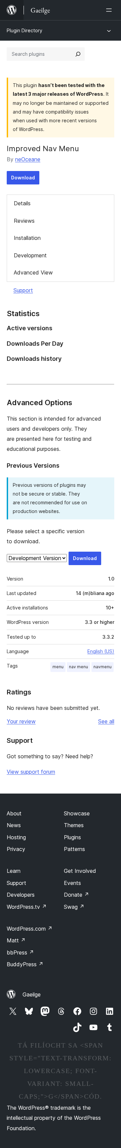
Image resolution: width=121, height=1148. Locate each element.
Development (30, 255)
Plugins (72, 837)
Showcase (77, 813)
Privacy (16, 849)
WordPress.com (29, 928)
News (14, 825)
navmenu (102, 666)
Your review (21, 721)
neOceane (27, 159)
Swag (74, 906)
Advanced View (33, 272)
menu (58, 666)
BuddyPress (25, 964)
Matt (16, 940)
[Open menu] (110, 10)
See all (106, 721)
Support (23, 290)
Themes (74, 825)
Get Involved (80, 870)
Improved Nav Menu (43, 148)
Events (72, 883)
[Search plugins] (78, 54)
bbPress (20, 952)
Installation (27, 238)
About (14, 813)
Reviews (24, 220)
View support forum (31, 771)
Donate (76, 894)
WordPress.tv (27, 906)
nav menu (78, 666)
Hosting (16, 837)
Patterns (74, 849)
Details (22, 203)
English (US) (100, 651)
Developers (21, 894)
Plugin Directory (24, 30)
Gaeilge (32, 994)
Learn (14, 870)
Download (23, 177)
